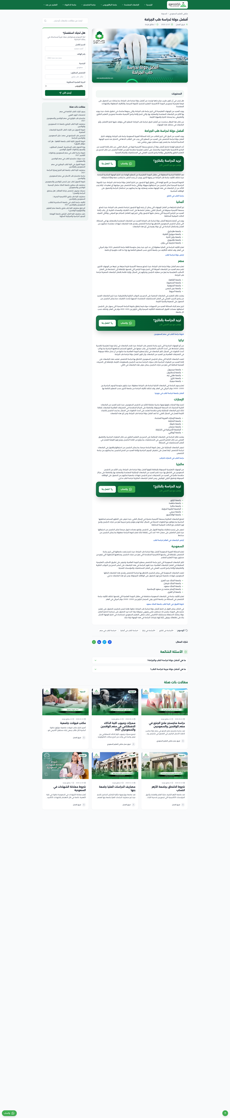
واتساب (124, 164)
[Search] (45, 21)
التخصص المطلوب (78, 73)
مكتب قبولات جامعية (73, 723)
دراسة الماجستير (89, 5)
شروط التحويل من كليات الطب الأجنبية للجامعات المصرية (67, 131)
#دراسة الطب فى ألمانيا (129, 630)
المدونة (181, 692)
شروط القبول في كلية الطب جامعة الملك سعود (165, 604)
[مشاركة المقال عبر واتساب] (94, 642)
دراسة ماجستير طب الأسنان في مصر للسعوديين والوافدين (67, 177)
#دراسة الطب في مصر (108, 630)
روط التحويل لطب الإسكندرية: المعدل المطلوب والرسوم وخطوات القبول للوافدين (67, 148)
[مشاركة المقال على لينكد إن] (99, 642)
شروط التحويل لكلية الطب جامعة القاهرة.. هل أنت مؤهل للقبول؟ (66, 142)
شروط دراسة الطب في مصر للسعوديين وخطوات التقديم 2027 (67, 154)
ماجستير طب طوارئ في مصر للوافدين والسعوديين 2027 (66, 119)
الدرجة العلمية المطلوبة (76, 82)
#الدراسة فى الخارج (166, 630)
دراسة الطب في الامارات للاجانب (171, 458)
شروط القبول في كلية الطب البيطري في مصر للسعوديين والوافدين (68, 165)
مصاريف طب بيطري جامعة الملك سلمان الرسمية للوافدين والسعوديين (66, 186)
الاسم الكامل (80, 45)
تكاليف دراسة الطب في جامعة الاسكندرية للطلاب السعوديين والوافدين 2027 (66, 203)
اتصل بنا (106, 164)
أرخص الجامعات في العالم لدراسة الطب (168, 540)
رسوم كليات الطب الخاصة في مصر (72, 112)
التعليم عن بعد (51, 5)
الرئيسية (149, 5)
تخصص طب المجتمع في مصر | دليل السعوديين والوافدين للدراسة (67, 137)
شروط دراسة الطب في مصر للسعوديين (169, 334)
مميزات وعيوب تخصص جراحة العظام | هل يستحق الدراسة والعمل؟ (66, 192)
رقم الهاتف (81, 54)
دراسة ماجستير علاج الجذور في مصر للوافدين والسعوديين (167, 725)
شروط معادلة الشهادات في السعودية (69, 789)
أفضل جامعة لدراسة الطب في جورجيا (169, 393)
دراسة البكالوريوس (110, 5)
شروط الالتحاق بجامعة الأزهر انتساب (168, 789)
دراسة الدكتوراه (70, 5)
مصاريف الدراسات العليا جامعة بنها (117, 789)
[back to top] (225, 1113)
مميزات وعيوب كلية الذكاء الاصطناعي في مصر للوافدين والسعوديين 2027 (118, 726)
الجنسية (82, 63)
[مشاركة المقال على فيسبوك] (110, 642)
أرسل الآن (66, 93)
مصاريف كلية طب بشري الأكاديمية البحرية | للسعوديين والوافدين (69, 198)
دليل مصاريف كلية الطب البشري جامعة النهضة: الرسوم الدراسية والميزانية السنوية (67, 215)
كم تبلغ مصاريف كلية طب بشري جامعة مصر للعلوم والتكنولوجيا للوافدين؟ (65, 209)
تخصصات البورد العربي (76, 115)
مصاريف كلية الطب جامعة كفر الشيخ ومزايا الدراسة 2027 (66, 171)
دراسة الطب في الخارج (175, 196)
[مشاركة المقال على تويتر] (104, 642)
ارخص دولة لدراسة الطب (174, 255)
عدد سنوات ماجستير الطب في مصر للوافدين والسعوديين (68, 160)
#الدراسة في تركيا (148, 630)
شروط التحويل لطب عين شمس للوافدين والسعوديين (65, 182)
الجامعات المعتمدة (131, 5)
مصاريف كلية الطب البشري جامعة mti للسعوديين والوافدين (66, 125)
